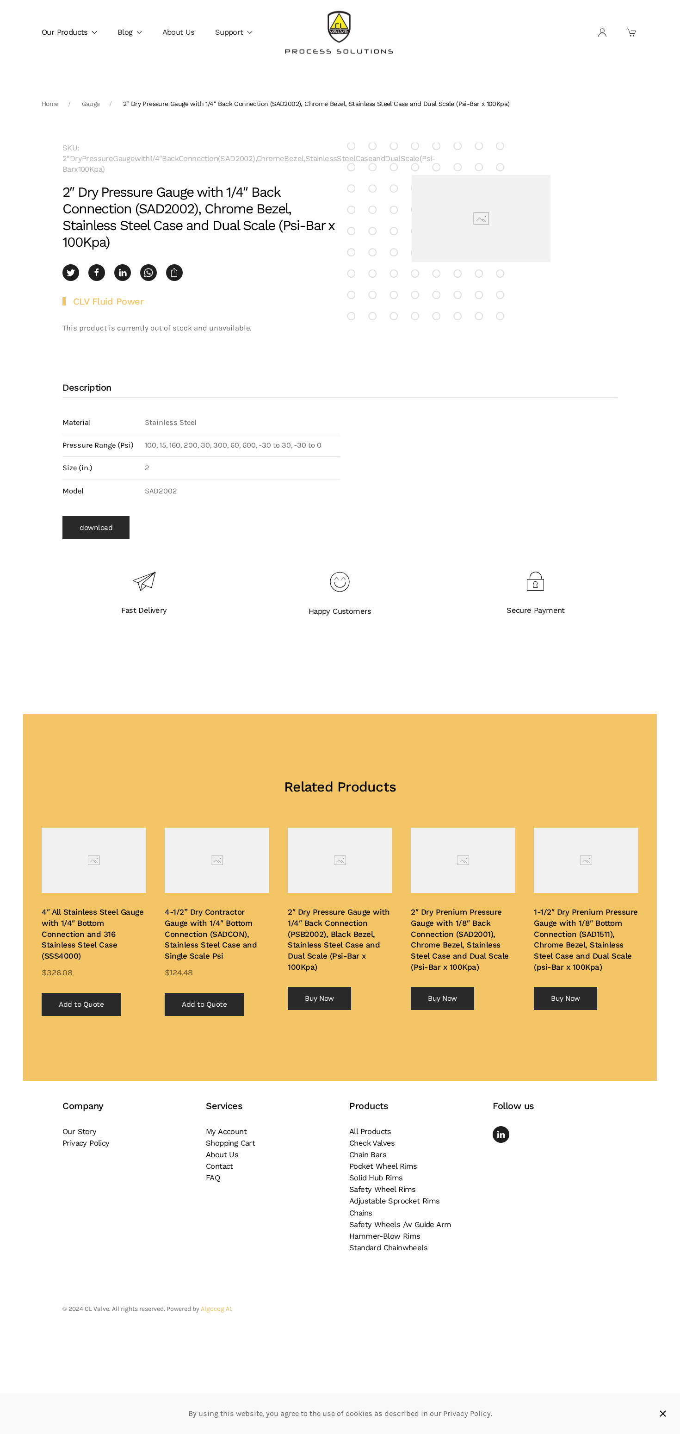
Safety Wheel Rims (382, 1189)
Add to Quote (81, 1004)
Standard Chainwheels (388, 1247)
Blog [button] (125, 32)
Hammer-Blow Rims (384, 1236)
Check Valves (372, 1143)
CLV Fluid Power (108, 301)
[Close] (663, 1413)
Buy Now (319, 998)
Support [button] (229, 32)
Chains (360, 1213)
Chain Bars (367, 1154)
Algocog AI (216, 1309)
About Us (178, 32)
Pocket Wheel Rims (383, 1166)
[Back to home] (340, 32)
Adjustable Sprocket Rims (394, 1201)
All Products (370, 1131)
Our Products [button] (65, 32)
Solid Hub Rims (376, 1177)
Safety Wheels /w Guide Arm (400, 1224)
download (96, 528)
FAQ (213, 1177)
